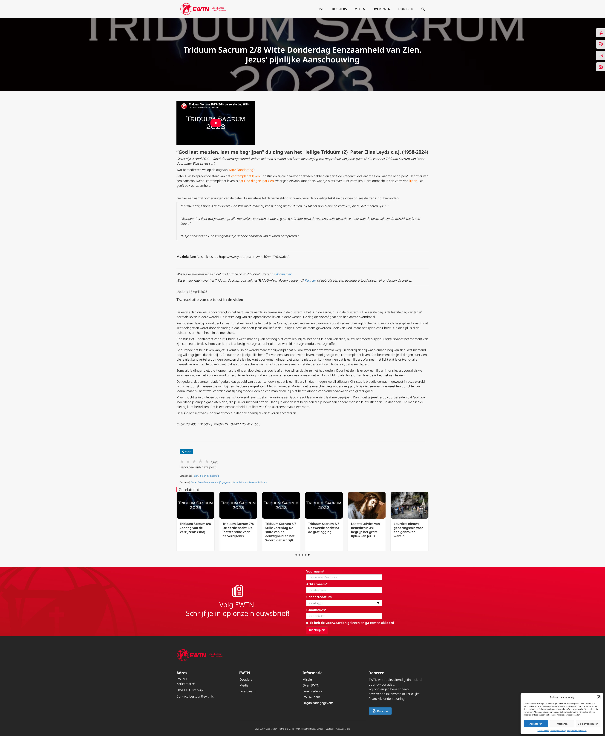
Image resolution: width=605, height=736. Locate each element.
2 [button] (299, 555)
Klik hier (309, 280)
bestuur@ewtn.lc (201, 696)
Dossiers (339, 9)
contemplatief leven (245, 176)
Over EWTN (381, 9)
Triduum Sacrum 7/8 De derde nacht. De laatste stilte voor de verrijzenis (238, 530)
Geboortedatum (319, 597)
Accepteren (536, 723)
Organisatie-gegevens (577, 730)
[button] (598, 697)
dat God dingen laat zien (256, 181)
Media (359, 9)
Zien (196, 475)
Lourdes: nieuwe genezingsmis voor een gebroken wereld (408, 530)
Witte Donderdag (240, 170)
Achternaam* (317, 584)
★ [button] (182, 461)
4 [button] (305, 555)
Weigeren (562, 723)
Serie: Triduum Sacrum (244, 482)
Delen (188, 451)
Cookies (329, 728)
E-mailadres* (316, 610)
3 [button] (302, 555)
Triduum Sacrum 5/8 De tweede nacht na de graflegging (323, 528)
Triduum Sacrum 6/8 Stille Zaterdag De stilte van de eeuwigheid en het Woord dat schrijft (280, 532)
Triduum (262, 482)
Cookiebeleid (543, 730)
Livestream (247, 691)
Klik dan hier (282, 274)
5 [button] (309, 555)
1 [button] (296, 555)
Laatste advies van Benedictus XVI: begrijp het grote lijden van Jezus (365, 530)
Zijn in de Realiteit (209, 475)
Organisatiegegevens (318, 703)
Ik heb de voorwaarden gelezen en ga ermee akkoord (352, 623)
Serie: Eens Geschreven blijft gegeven (211, 482)
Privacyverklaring (558, 730)
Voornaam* (315, 571)
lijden (413, 181)
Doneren (406, 9)
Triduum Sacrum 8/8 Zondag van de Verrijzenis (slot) (195, 528)
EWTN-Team (311, 697)
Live (320, 9)
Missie (307, 679)
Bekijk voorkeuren (588, 723)
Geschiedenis (312, 691)
